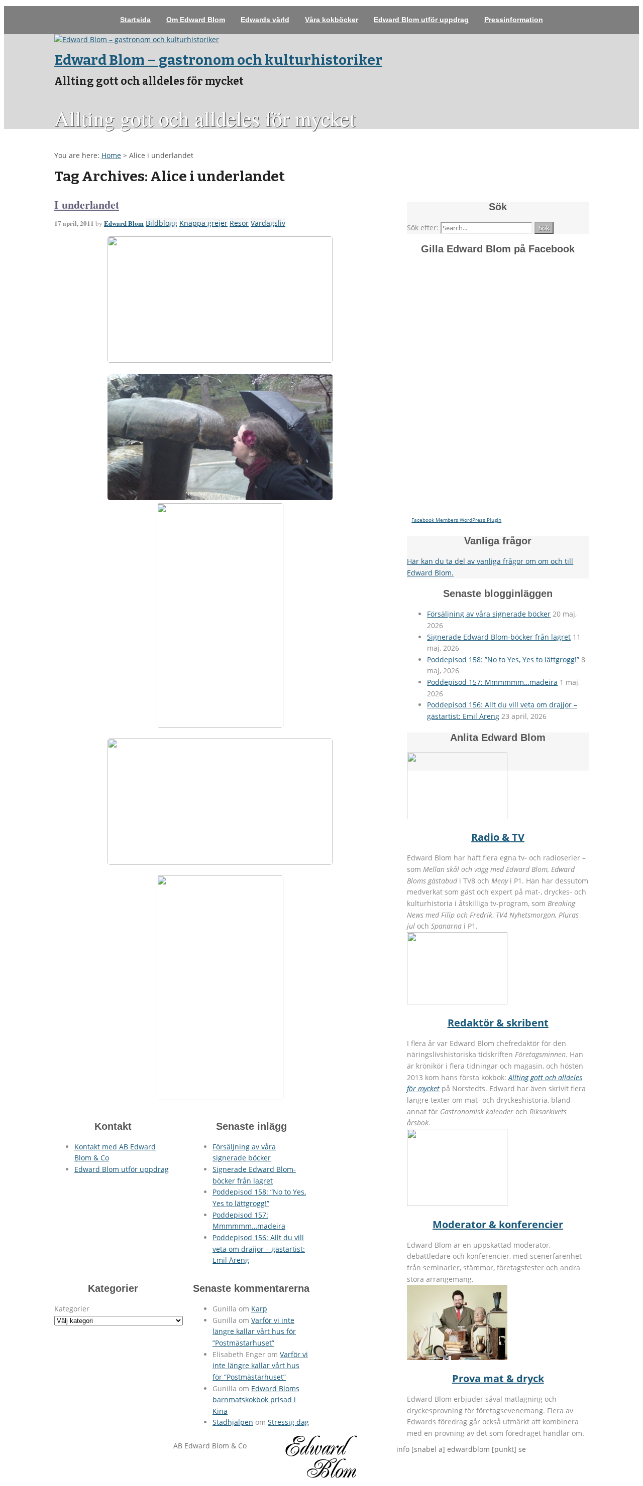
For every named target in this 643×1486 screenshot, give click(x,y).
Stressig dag (288, 1422)
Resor (239, 223)
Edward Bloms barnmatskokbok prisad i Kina (255, 1400)
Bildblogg (161, 223)
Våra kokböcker (331, 20)
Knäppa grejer (203, 223)
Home (111, 155)
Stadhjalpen (232, 1422)
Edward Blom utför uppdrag (421, 20)
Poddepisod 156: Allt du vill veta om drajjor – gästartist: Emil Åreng (258, 1249)
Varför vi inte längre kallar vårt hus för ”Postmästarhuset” (254, 1331)
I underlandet (86, 204)
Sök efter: (423, 227)
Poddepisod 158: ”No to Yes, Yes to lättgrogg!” (503, 659)
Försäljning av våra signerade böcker (489, 614)
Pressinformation (513, 20)
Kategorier (71, 1308)
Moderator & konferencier (498, 1224)
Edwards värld (265, 20)
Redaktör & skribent (498, 1022)
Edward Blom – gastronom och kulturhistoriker (218, 60)
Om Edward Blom (195, 20)
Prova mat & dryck (498, 1378)
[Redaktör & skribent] (457, 1001)
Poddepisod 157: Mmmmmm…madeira (492, 682)
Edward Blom (124, 223)
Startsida (135, 20)
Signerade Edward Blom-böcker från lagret (499, 637)
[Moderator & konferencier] (457, 1203)
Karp (259, 1308)
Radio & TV (497, 837)
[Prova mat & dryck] (457, 1357)
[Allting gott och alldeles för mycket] (136, 39)
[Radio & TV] (457, 816)
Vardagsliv (268, 223)
